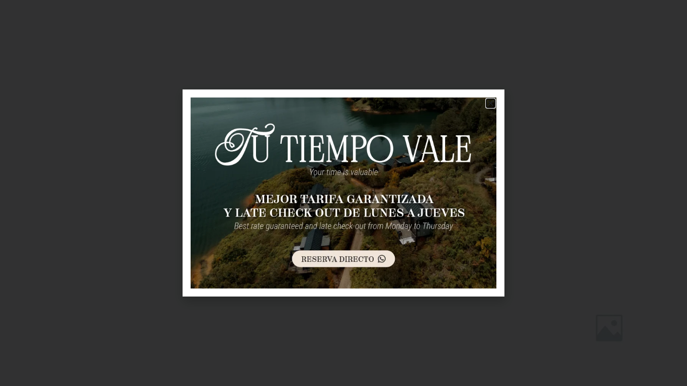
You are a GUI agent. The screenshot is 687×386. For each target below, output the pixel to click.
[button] (490, 103)
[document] (343, 193)
